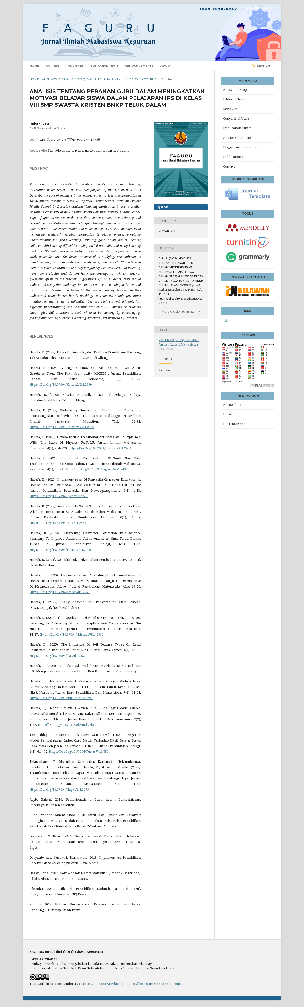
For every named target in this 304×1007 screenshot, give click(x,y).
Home (34, 65)
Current (53, 65)
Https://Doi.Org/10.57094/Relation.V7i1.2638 (62, 427)
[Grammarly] (248, 262)
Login (269, 8)
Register (253, 8)
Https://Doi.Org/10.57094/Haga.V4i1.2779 (59, 789)
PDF (164, 207)
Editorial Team (104, 65)
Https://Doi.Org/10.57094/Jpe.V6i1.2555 (58, 523)
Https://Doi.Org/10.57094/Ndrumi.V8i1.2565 (71, 634)
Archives (76, 65)
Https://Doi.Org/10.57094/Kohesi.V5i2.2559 (61, 384)
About (166, 65)
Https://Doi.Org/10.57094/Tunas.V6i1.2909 (60, 549)
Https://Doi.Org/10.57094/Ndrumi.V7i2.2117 (70, 725)
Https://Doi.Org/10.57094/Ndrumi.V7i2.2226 (61, 698)
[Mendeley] (248, 233)
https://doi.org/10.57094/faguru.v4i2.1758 (68, 139)
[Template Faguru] (248, 199)
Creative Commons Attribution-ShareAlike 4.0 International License (129, 984)
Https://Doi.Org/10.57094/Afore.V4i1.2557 (60, 592)
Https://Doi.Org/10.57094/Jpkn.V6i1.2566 (59, 496)
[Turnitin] (248, 247)
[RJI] (248, 296)
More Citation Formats (178, 311)
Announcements (139, 65)
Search (263, 65)
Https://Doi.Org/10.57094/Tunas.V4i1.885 (79, 751)
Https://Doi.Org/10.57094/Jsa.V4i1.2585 (58, 655)
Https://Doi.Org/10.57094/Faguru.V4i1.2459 (99, 448)
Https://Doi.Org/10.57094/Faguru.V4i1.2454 (96, 469)
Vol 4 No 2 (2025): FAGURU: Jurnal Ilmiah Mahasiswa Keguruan (109, 79)
